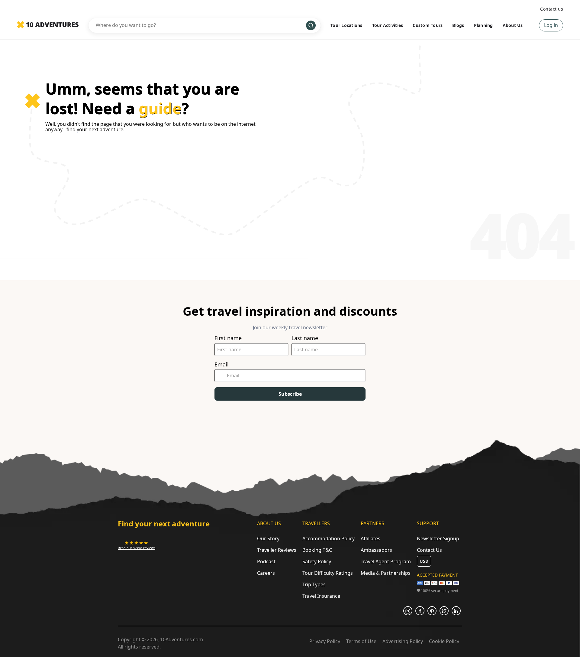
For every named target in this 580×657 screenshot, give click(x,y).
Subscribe (290, 394)
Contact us (551, 9)
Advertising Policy (402, 641)
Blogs (458, 25)
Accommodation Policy (328, 538)
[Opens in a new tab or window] (407, 610)
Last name (305, 338)
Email (221, 364)
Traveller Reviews (276, 550)
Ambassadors (376, 550)
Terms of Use (361, 641)
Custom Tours (428, 25)
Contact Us (429, 550)
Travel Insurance (321, 596)
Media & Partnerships (386, 573)
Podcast (266, 561)
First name (228, 338)
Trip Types (314, 584)
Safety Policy (316, 561)
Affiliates (370, 538)
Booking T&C (317, 550)
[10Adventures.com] (48, 25)
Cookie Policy (444, 641)
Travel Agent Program (386, 561)
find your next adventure (94, 129)
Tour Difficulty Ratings (327, 573)
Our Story (268, 538)
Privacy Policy (324, 641)
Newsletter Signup (438, 538)
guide (160, 108)
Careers (266, 573)
